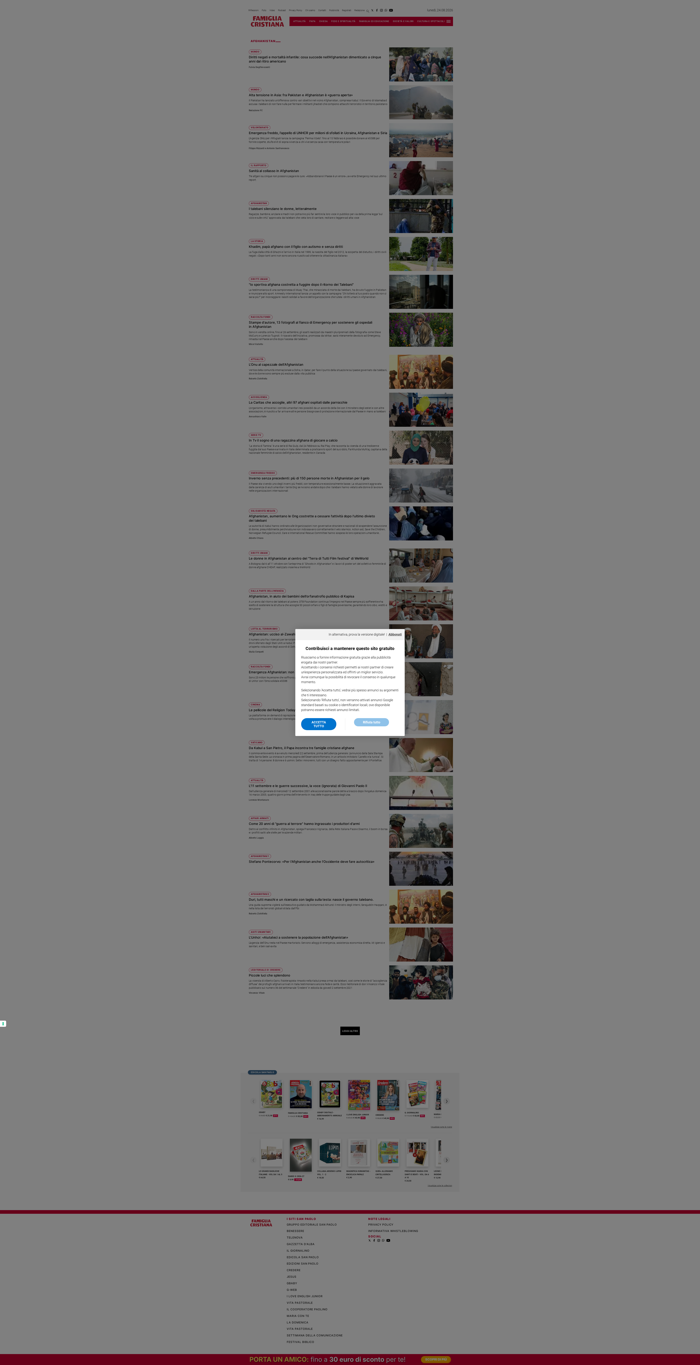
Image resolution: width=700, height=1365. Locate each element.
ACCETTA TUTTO (319, 724)
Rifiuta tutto (371, 722)
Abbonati (395, 634)
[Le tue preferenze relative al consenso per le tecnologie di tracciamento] (3, 1024)
